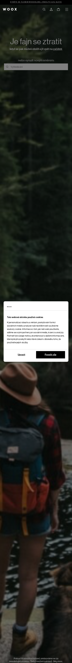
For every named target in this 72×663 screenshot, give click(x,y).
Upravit (21, 354)
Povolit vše (50, 354)
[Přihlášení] (51, 9)
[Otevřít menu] (66, 9)
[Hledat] (44, 9)
